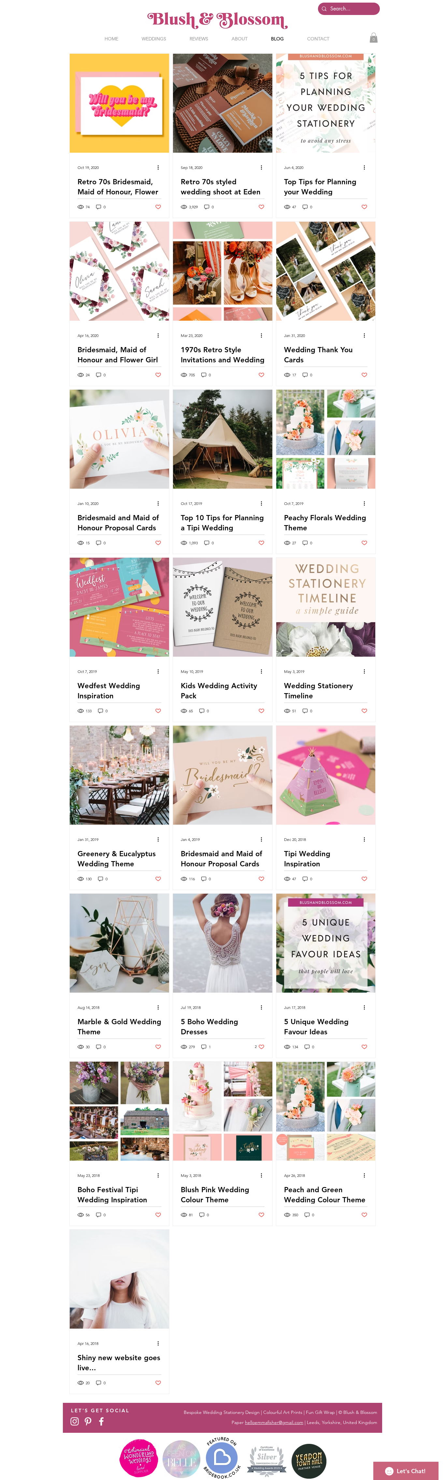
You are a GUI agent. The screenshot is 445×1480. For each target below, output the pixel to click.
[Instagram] (74, 1421)
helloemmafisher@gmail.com (274, 1422)
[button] (373, 38)
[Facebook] (101, 1421)
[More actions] (160, 167)
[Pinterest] (87, 1421)
